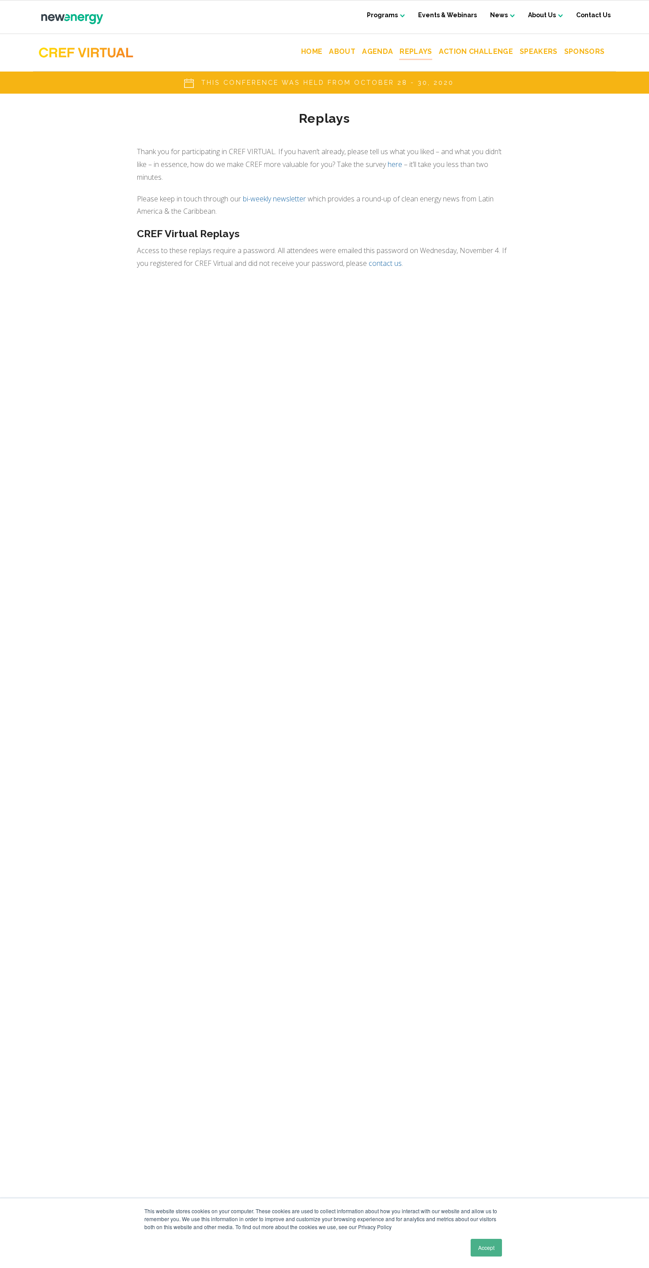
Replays (416, 52)
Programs (382, 15)
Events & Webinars (447, 15)
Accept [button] (486, 1247)
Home (311, 52)
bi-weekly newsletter (274, 199)
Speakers (539, 52)
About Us (542, 15)
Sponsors (584, 52)
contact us (385, 263)
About (342, 52)
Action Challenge (476, 52)
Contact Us (593, 15)
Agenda (377, 52)
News (499, 15)
